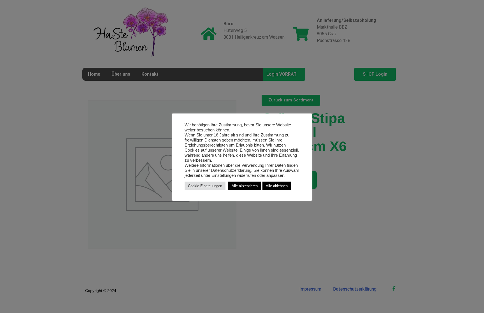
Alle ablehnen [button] (277, 186)
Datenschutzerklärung (231, 170)
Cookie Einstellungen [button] (205, 186)
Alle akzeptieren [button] (245, 186)
